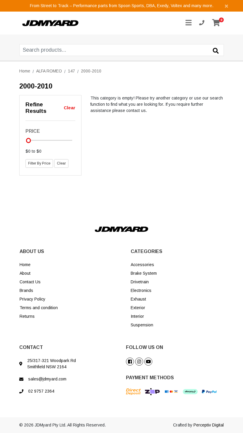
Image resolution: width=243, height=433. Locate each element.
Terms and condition (39, 307)
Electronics (141, 290)
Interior (137, 316)
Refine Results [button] (36, 107)
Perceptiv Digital (209, 425)
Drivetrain (140, 281)
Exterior (138, 307)
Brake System (144, 273)
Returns (27, 316)
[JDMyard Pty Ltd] (50, 22)
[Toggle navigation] (188, 23)
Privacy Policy (32, 299)
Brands (26, 290)
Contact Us (30, 281)
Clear (69, 107)
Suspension (142, 325)
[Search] (216, 51)
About (25, 273)
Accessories (142, 264)
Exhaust (138, 299)
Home (25, 264)
